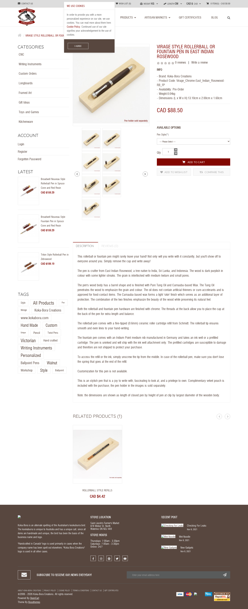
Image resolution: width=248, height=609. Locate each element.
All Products (43, 303)
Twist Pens (53, 333)
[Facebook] (93, 558)
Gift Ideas (24, 102)
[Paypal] (198, 593)
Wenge (24, 310)
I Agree (78, 45)
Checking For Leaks (196, 525)
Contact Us (97, 590)
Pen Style (161, 134)
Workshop (26, 370)
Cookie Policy (64, 590)
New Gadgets (186, 547)
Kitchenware (26, 121)
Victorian (28, 340)
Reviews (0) (109, 246)
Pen (63, 302)
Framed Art (25, 92)
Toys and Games (29, 112)
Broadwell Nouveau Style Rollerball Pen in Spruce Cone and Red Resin (53, 183)
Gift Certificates (111, 590)
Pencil (36, 333)
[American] (208, 594)
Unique (23, 332)
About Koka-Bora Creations (29, 590)
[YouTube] (125, 558)
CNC (21, 54)
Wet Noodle (184, 536)
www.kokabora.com (34, 317)
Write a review (199, 62)
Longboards (26, 83)
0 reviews (180, 62)
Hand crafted (50, 340)
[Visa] (180, 594)
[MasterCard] (188, 594)
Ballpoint (59, 370)
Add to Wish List (176, 172)
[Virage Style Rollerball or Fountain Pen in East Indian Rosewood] (91, 139)
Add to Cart (196, 162)
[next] (145, 174)
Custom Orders (28, 73)
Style (23, 302)
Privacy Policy (50, 590)
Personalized (31, 355)
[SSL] (222, 596)
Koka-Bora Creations (47, 310)
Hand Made (29, 325)
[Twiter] (117, 558)
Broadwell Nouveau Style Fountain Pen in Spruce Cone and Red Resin (53, 221)
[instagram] (101, 558)
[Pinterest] (109, 558)
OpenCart (34, 598)
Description (85, 246)
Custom (51, 325)
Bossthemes (34, 602)
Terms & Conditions (81, 590)
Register (22, 151)
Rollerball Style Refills (97, 490)
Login (21, 144)
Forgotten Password (29, 159)
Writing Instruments (30, 64)
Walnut (52, 362)
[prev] (77, 174)
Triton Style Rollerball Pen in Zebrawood (55, 257)
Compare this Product (214, 173)
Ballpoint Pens (30, 362)
